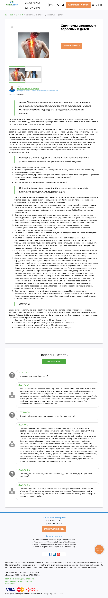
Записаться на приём (78, 5)
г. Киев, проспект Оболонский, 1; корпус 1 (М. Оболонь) (54, 542)
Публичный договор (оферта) (18, 581)
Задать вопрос (54, 361)
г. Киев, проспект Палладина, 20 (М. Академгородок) (54, 540)
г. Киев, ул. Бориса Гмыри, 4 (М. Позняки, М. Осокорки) (54, 544)
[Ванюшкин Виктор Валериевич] (12, 88)
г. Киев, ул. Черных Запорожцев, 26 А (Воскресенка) (54, 547)
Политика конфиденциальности (19, 579)
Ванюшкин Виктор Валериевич (28, 89)
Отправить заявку (71, 46)
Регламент (10, 583)
